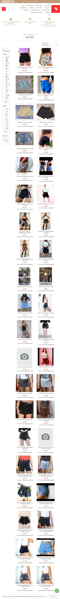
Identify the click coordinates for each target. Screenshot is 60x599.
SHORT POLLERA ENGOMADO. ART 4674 (46, 340)
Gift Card (46, 7)
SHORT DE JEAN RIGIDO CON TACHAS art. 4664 (46, 448)
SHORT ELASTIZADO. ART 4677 (46, 313)
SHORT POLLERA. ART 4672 (25, 393)
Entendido (53, 596)
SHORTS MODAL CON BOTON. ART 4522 (25, 204)
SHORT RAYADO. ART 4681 (25, 286)
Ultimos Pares (38, 5)
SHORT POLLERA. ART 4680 (46, 286)
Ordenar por (44, 42)
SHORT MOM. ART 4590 (25, 94)
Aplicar (7, 141)
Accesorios (39, 7)
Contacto (26, 10)
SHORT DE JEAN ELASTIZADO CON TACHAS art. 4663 (46, 530)
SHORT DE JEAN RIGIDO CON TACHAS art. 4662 (25, 530)
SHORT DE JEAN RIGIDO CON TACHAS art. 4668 (46, 475)
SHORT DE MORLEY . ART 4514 (46, 204)
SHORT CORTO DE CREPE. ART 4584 (46, 95)
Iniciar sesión (34, 1)
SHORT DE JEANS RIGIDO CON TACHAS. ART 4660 (25, 558)
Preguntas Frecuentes (37, 12)
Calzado (47, 5)
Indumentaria (23, 7)
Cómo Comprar (45, 10)
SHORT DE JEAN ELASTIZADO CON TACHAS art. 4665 (25, 475)
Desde (3, 138)
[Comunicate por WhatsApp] (57, 591)
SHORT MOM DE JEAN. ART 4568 (24, 148)
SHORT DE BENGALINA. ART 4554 (46, 149)
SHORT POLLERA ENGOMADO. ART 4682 (46, 232)
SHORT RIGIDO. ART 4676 (25, 339)
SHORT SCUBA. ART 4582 (24, 122)
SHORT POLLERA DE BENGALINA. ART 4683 (25, 232)
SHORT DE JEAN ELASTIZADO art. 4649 (25, 68)
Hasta (4, 138)
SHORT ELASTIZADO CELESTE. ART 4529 (46, 177)
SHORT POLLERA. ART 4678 (25, 313)
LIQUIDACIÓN (30, 5)
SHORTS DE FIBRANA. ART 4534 (25, 176)
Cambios (47, 12)
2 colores (24, 173)
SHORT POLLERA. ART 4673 (25, 367)
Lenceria (31, 7)
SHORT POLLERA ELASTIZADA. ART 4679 (46, 259)
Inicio (23, 5)
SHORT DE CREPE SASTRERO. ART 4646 (46, 68)
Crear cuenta (27, 1)
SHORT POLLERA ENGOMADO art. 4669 (46, 420)
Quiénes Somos (35, 10)
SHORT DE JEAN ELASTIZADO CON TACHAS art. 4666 (46, 503)
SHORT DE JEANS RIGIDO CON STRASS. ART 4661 (25, 586)
